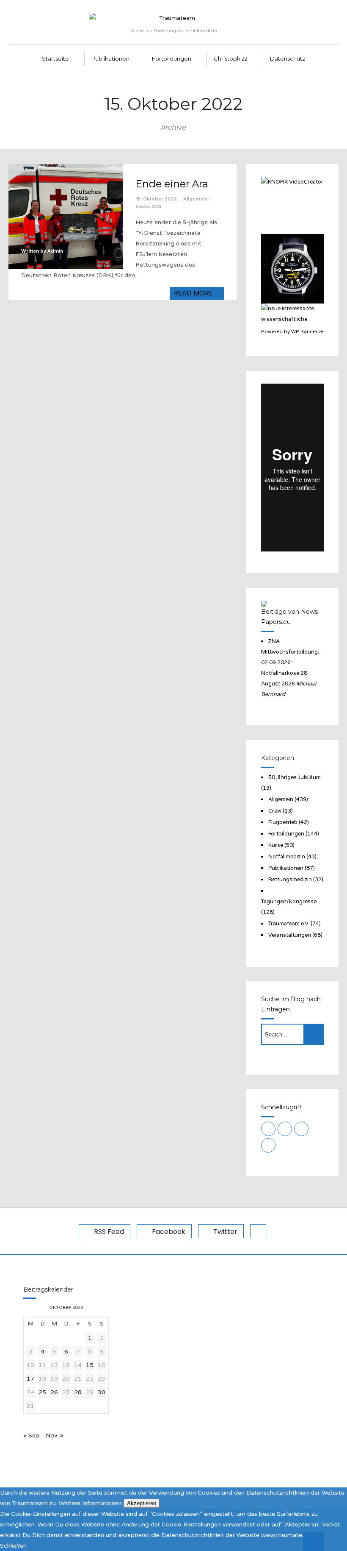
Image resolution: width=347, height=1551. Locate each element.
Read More (194, 293)
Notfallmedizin (286, 856)
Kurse (275, 845)
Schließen (13, 1545)
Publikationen (110, 58)
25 (42, 1392)
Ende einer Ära (171, 184)
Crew (274, 811)
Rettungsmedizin (290, 879)
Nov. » (54, 1435)
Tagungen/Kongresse (289, 901)
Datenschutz (287, 58)
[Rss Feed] (268, 1129)
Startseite (55, 58)
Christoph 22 (231, 58)
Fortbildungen (171, 58)
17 (30, 1378)
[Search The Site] (268, 1145)
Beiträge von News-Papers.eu (290, 617)
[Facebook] (285, 1129)
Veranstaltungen (289, 935)
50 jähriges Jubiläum (294, 777)
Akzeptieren (141, 1503)
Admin (55, 251)
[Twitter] (301, 1129)
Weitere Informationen (90, 1503)
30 (101, 1392)
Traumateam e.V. (288, 923)
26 (54, 1392)
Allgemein (195, 199)
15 (90, 1365)
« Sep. (32, 1435)
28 (78, 1392)
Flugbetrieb (282, 822)
